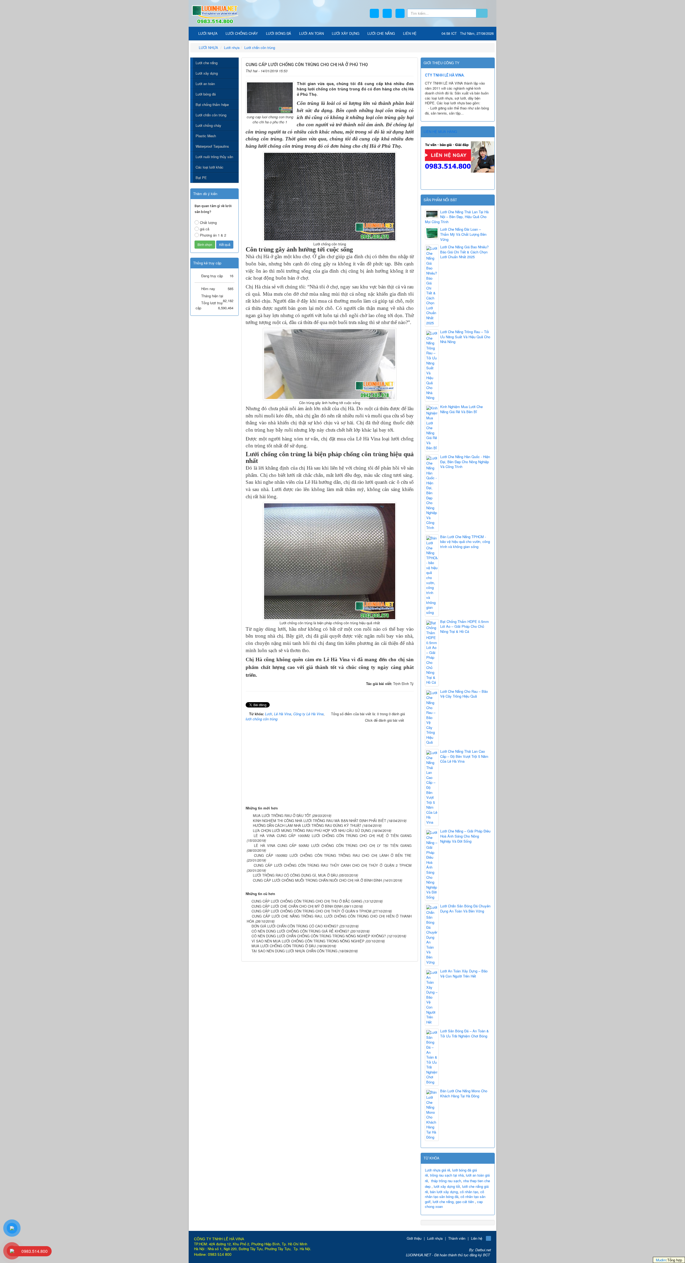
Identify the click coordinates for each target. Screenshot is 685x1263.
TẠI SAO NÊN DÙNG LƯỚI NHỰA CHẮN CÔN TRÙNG (294, 950)
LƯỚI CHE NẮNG (381, 33)
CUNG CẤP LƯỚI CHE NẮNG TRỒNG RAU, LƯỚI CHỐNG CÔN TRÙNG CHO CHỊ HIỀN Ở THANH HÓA (329, 919)
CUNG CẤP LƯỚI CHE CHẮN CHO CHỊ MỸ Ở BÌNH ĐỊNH (297, 906)
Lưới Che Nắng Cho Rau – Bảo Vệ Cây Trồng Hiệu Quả (464, 694)
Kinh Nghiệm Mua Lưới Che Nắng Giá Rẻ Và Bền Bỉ (461, 409)
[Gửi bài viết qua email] (393, 70)
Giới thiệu (414, 1238)
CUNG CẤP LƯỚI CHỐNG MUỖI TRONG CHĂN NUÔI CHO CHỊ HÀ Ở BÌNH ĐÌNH (317, 880)
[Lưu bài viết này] (410, 70)
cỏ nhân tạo (469, 1191)
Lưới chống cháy (208, 125)
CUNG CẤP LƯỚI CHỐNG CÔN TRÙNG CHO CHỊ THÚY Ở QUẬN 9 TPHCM (311, 911)
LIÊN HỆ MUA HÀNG (440, 131)
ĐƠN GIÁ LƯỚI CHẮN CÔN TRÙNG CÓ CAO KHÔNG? (295, 926)
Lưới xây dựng (207, 73)
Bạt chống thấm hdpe (212, 104)
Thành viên (456, 1238)
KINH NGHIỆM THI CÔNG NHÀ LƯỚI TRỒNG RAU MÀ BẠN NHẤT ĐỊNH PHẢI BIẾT (319, 820)
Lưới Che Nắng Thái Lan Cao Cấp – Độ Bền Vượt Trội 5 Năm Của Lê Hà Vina (464, 756)
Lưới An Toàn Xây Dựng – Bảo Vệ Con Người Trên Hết (464, 974)
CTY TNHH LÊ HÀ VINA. (445, 75)
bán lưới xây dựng (444, 1191)
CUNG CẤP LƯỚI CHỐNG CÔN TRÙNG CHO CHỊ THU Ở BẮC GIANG (307, 901)
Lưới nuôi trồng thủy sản (214, 156)
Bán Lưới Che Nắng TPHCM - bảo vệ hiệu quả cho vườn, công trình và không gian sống (465, 541)
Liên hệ (476, 1238)
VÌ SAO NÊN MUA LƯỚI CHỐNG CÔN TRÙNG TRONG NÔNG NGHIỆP (308, 941)
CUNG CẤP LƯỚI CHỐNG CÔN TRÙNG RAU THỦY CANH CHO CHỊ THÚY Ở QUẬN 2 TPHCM (333, 865)
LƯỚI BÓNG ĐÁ (278, 33)
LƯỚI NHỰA (207, 33)
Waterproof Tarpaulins (212, 146)
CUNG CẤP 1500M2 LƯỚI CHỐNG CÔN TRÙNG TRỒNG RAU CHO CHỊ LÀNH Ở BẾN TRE (333, 855)
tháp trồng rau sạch (446, 1180)
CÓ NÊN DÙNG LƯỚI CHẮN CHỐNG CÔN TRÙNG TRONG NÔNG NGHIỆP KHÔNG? (319, 935)
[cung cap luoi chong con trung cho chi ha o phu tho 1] (270, 97)
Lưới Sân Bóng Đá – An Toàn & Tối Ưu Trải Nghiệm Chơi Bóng (464, 1033)
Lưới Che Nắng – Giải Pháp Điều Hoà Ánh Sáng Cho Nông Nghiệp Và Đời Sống (465, 836)
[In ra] (401, 70)
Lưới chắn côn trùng (211, 114)
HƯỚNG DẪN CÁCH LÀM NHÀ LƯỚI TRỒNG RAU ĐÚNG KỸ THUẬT (307, 825)
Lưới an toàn (205, 83)
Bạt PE (201, 177)
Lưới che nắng (207, 62)
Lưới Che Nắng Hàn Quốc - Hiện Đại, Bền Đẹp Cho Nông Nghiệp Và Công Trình (465, 461)
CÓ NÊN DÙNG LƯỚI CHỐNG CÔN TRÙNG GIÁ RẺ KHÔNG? (300, 931)
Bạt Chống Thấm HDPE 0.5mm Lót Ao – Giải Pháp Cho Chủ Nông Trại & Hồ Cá (464, 626)
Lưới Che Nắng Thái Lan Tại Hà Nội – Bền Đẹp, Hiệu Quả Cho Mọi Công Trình (457, 217)
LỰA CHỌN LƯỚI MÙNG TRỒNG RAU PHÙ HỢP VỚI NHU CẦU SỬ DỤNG (312, 830)
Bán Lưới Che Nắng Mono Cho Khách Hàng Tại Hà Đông (463, 1093)
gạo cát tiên (465, 1201)
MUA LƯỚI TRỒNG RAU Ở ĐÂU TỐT (282, 815)
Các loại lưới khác (209, 167)
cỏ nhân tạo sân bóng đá (454, 1194)
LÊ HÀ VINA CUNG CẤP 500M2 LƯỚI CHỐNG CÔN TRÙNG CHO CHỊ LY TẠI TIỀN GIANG (333, 845)
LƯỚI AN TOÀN (311, 33)
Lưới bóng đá (206, 94)
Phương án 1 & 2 (213, 235)
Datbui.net (483, 1249)
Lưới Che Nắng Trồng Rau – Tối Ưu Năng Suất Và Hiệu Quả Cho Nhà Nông (465, 336)
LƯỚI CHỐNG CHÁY (242, 33)
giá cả (204, 228)
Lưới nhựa (435, 1238)
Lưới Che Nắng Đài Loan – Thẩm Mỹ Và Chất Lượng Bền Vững (463, 234)
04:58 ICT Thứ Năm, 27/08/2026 (468, 33)
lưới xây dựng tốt (447, 1186)
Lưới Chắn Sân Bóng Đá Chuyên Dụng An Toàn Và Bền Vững (465, 909)
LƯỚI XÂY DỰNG (345, 33)
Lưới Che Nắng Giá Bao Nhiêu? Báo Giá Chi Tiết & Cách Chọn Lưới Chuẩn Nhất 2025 (464, 252)
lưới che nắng (443, 1201)
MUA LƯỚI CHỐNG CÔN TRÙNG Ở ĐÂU (284, 945)
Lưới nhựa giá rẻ (437, 1170)
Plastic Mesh (206, 135)
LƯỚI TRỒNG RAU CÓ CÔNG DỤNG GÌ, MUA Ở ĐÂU (295, 875)
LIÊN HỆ (410, 33)
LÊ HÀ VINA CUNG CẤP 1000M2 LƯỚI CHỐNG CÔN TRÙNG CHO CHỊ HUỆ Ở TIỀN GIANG (333, 835)
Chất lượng (208, 222)
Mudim (661, 1259)
